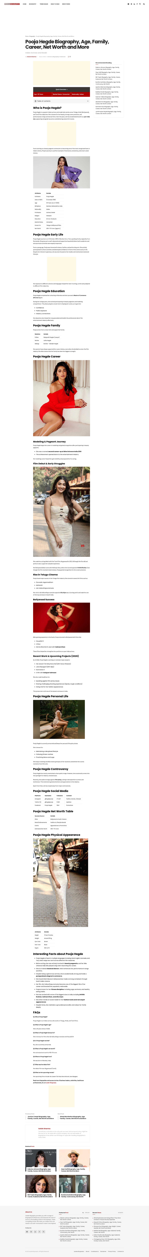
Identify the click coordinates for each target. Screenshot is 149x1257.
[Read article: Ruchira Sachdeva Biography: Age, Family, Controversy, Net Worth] (74, 1186)
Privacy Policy (112, 1251)
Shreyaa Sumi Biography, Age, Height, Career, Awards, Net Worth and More (107, 1227)
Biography (32, 4)
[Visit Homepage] (12, 4)
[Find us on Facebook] (39, 1231)
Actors (50, 57)
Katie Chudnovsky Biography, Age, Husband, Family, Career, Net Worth (107, 1236)
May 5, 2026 (42, 57)
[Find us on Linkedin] (35, 1231)
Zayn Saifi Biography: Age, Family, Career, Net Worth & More (73, 1170)
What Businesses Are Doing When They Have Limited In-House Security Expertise (107, 1219)
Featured (62, 57)
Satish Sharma (31, 57)
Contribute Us (95, 1251)
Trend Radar (44, 4)
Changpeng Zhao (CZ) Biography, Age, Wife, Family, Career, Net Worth (107, 1240)
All (83, 1212)
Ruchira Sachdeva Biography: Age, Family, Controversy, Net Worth (73, 1196)
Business (120, 1212)
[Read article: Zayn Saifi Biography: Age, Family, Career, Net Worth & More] (74, 1160)
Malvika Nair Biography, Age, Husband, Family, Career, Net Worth (107, 1231)
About (87, 1251)
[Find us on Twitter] (140, 4)
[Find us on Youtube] (128, 4)
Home (24, 4)
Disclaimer (103, 1251)
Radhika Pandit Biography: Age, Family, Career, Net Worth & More (74, 1240)
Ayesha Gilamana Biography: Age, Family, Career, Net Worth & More (75, 1236)
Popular (87, 1212)
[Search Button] (144, 4)
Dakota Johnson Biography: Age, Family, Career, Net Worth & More (39, 1170)
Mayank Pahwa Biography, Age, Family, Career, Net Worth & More (107, 1223)
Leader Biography (51, 1083)
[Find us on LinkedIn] (134, 4)
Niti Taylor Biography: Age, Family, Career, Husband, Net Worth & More (40, 1196)
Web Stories (66, 4)
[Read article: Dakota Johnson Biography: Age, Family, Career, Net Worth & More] (40, 1160)
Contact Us (121, 1251)
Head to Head (55, 4)
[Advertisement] (74, 23)
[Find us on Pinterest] (131, 4)
